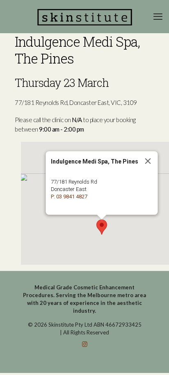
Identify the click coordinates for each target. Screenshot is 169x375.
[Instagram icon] (85, 344)
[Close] (148, 161)
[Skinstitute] (84, 16)
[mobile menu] (158, 16)
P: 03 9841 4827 (69, 196)
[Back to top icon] (152, 358)
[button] (101, 227)
